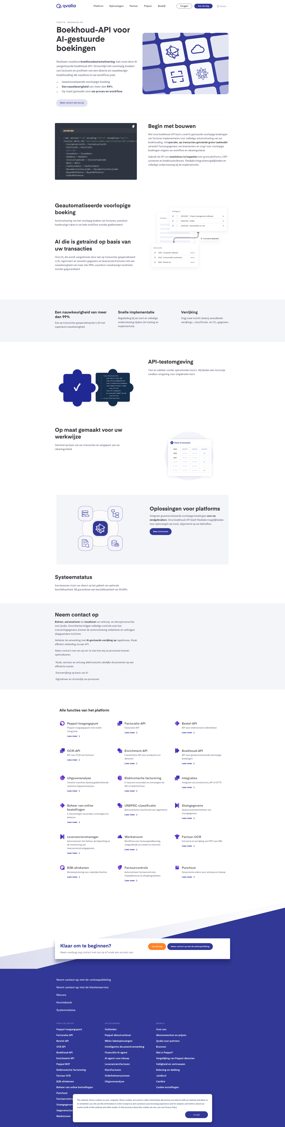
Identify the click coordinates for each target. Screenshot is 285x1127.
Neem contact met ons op (72, 102)
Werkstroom (63, 1116)
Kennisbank (64, 1002)
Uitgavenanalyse (114, 1081)
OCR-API (61, 1046)
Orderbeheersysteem (117, 1075)
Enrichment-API (65, 1058)
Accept (196, 1114)
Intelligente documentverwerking (124, 1046)
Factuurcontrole (65, 1098)
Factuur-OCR (63, 1075)
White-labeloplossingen (118, 1041)
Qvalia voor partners (168, 1041)
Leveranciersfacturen (117, 1064)
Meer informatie (160, 531)
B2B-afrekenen (65, 1081)
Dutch (223, 6)
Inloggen (184, 6)
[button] (133, 126)
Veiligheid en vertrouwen (170, 1064)
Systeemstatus (65, 1010)
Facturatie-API (64, 1035)
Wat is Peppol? (164, 1052)
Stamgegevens (65, 1104)
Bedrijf (160, 1023)
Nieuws (61, 995)
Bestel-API (62, 1041)
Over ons (161, 1029)
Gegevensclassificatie (69, 1110)
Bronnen (161, 1046)
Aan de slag (203, 6)
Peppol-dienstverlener (118, 1035)
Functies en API (65, 1023)
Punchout (62, 1093)
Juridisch (161, 1075)
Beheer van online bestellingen (74, 1087)
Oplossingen (112, 1023)
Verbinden (111, 1029)
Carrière (160, 1081)
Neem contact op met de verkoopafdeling (190, 946)
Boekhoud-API (64, 1052)
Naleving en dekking (168, 1069)
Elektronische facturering (71, 1069)
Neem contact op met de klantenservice (82, 987)
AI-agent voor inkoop (117, 1058)
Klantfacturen (113, 1069)
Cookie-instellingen (167, 1087)
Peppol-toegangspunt (69, 1029)
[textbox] (97, 86)
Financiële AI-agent (116, 1052)
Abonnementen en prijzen (171, 1035)
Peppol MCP (63, 1064)
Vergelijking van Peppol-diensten (175, 1058)
